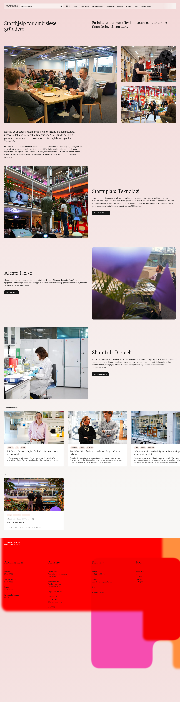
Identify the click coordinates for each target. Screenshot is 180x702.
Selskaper (120, 6)
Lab (17, 447)
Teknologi (26, 515)
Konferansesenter (97, 6)
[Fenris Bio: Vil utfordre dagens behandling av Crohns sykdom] (97, 438)
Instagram (139, 582)
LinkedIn (139, 579)
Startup (23, 447)
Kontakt (128, 6)
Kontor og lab (85, 6)
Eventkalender (110, 6)
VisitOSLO (51, 607)
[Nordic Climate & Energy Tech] (34, 504)
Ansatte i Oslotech (98, 592)
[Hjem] (12, 6)
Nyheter (75, 6)
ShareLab (10, 447)
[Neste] (176, 438)
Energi (9, 515)
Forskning (74, 447)
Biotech (82, 447)
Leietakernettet (146, 6)
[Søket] (61, 6)
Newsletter (140, 572)
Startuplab (17, 515)
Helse (136, 447)
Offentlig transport (55, 602)
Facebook (139, 577)
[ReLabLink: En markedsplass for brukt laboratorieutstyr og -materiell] (34, 438)
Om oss (136, 6)
